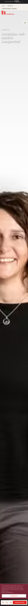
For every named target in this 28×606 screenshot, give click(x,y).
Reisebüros (10, 5)
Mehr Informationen (7, 592)
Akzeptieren (14, 596)
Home (3, 5)
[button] (7, 602)
